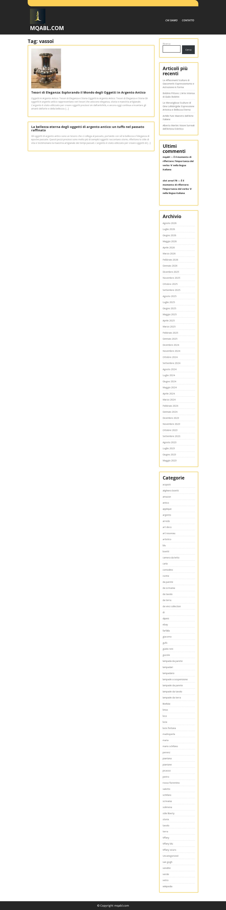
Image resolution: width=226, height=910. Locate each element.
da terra (167, 600)
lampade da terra (172, 697)
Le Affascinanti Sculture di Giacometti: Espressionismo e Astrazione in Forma (178, 84)
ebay (165, 624)
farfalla (166, 630)
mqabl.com (47, 28)
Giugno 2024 (169, 381)
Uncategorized (170, 855)
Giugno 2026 (169, 235)
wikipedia (167, 886)
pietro (166, 776)
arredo (166, 521)
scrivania (167, 801)
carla (165, 563)
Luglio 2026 (169, 229)
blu (164, 545)
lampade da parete (173, 685)
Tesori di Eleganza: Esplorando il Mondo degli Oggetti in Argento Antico (88, 92)
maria (166, 740)
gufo (165, 642)
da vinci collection (172, 606)
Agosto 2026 (169, 223)
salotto (166, 788)
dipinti (166, 618)
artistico (167, 539)
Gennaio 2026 (170, 265)
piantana (167, 758)
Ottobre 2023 (170, 430)
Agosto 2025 (169, 296)
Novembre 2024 (171, 350)
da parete (168, 581)
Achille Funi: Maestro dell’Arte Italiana (178, 117)
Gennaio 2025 (170, 338)
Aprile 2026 (169, 247)
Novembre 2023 (171, 423)
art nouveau (169, 533)
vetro (166, 880)
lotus (165, 709)
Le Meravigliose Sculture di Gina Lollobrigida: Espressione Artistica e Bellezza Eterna (178, 106)
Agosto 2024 (169, 369)
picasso (167, 770)
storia (166, 819)
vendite (167, 867)
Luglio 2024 (169, 375)
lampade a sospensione (175, 679)
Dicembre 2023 (171, 417)
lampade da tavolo (172, 691)
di (164, 612)
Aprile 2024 (169, 393)
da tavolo (167, 594)
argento (167, 514)
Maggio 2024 (170, 387)
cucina (166, 575)
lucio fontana (169, 728)
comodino (168, 569)
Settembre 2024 (171, 363)
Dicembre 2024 (171, 344)
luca (165, 715)
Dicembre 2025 (171, 271)
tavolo (166, 825)
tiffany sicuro (169, 849)
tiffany (166, 837)
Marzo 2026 (169, 253)
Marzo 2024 (169, 399)
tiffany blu (168, 843)
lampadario (168, 673)
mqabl (166, 156)
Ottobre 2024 (170, 357)
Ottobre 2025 (170, 283)
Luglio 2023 (169, 448)
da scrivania (169, 587)
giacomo (167, 636)
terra (165, 831)
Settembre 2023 (171, 436)
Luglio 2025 (169, 302)
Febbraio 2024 (170, 405)
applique (167, 508)
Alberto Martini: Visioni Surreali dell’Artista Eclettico (178, 127)
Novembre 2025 (171, 277)
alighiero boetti (171, 490)
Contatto (188, 20)
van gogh (167, 861)
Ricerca (166, 43)
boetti (166, 551)
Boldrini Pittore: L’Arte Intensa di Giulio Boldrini (179, 95)
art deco (167, 527)
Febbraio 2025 (170, 332)
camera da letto (171, 557)
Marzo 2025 (169, 326)
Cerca (188, 49)
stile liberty (168, 813)
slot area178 (170, 180)
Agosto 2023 (169, 442)
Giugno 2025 (169, 308)
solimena (167, 807)
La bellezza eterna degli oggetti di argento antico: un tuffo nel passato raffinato (87, 128)
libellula (166, 703)
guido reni (168, 648)
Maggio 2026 (170, 241)
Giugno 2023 (169, 454)
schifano (167, 794)
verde (166, 874)
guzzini (166, 654)
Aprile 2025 (169, 320)
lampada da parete (173, 660)
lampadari (168, 667)
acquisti (167, 484)
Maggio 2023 (170, 460)
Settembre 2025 (171, 289)
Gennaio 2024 (170, 411)
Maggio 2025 (170, 314)
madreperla (169, 734)
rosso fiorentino (171, 782)
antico (166, 502)
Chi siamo (171, 20)
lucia (165, 721)
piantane (167, 764)
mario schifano (170, 746)
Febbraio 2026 (170, 259)
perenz (166, 752)
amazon (167, 496)
